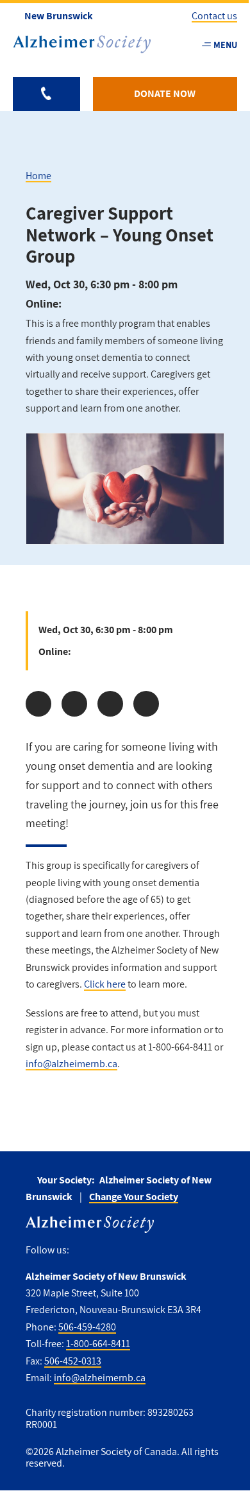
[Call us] (46, 94)
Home (38, 175)
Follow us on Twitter (107, 1250)
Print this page (146, 704)
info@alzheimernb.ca (71, 1063)
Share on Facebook (38, 704)
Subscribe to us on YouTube (162, 1250)
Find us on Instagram (134, 1250)
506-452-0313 (72, 1361)
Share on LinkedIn (110, 704)
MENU (225, 45)
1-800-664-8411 (98, 1343)
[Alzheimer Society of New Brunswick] (82, 44)
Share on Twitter (74, 704)
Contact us (214, 15)
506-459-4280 (87, 1327)
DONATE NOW (165, 93)
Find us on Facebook (83, 1250)
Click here (105, 984)
